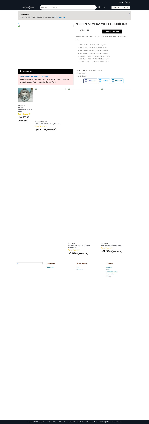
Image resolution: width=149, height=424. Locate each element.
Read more (23, 121)
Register (127, 2)
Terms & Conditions (111, 272)
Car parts (88, 70)
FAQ (78, 267)
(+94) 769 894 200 (59, 17)
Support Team (28, 71)
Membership (50, 267)
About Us (108, 267)
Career (108, 269)
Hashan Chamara (117, 422)
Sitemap (108, 276)
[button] (120, 7)
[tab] (45, 71)
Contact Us (80, 269)
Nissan (84, 76)
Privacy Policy (110, 274)
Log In (121, 2)
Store (103, 7)
